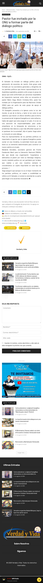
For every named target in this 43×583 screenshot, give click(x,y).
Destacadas (6, 280)
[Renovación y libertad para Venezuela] (8, 445)
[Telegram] (24, 36)
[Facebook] (10, 36)
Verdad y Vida (10, 31)
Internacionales (10, 10)
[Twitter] (15, 36)
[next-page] (6, 297)
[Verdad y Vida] (3, 31)
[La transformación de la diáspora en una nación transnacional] (8, 422)
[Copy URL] (29, 36)
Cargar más (21, 453)
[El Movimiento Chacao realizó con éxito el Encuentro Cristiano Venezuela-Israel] (8, 434)
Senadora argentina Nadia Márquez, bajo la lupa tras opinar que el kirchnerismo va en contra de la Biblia (27, 265)
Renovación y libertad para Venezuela (27, 442)
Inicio (3, 10)
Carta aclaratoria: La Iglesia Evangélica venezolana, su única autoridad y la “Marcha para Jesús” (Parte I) (27, 410)
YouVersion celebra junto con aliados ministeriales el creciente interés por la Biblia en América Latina (27, 288)
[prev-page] (3, 297)
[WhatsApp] (20, 36)
